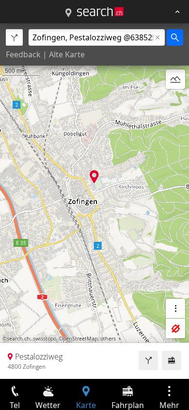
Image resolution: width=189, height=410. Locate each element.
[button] (94, 176)
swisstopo (44, 338)
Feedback (23, 54)
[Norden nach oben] (175, 102)
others (108, 338)
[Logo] (100, 12)
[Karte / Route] (68, 13)
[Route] (148, 360)
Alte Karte (67, 54)
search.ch (18, 338)
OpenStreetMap (78, 338)
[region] (94, 201)
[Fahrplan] (171, 360)
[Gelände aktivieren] (175, 79)
